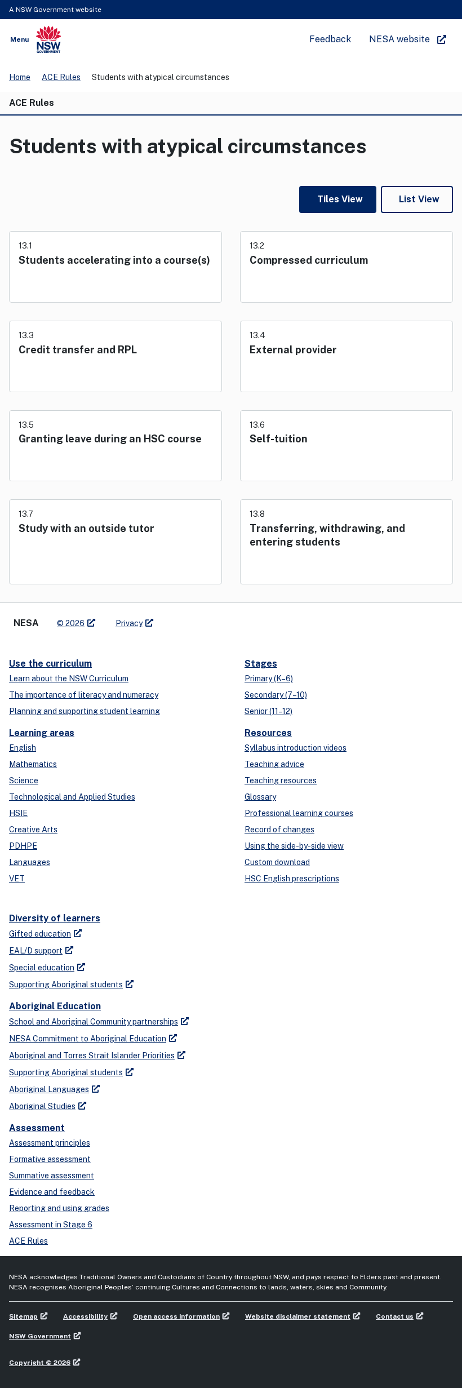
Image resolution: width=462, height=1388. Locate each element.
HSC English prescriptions (292, 878)
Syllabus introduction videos (295, 747)
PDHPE (23, 845)
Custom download (277, 862)
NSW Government (40, 1336)
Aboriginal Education (55, 1006)
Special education (41, 967)
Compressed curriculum (309, 260)
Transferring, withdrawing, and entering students (327, 535)
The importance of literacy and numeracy (83, 694)
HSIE (18, 813)
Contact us (395, 1316)
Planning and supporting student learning (84, 711)
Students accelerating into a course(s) (114, 260)
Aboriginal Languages (49, 1089)
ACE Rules (61, 77)
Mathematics (33, 764)
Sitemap (23, 1316)
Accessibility (85, 1316)
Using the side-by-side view (294, 845)
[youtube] (197, 619)
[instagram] (208, 619)
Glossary (260, 796)
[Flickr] (220, 619)
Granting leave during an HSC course (110, 439)
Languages (29, 862)
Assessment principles (49, 1142)
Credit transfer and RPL (78, 350)
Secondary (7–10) (276, 694)
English (22, 747)
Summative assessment (51, 1175)
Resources (268, 733)
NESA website (399, 39)
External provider (293, 350)
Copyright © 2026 (39, 1363)
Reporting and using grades (59, 1208)
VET (17, 878)
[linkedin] (186, 619)
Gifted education (40, 933)
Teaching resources (281, 780)
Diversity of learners (54, 918)
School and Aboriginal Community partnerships (93, 1021)
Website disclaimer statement (297, 1316)
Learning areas (41, 733)
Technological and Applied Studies (72, 796)
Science (23, 780)
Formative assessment (50, 1159)
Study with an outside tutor (86, 528)
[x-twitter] (175, 619)
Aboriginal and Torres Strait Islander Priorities (92, 1055)
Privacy (129, 623)
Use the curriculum (50, 663)
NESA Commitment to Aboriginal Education (87, 1038)
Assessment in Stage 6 (50, 1224)
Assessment (37, 1128)
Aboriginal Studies (42, 1106)
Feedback (330, 39)
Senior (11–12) (268, 711)
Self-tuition (279, 439)
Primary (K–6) (269, 678)
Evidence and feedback (52, 1191)
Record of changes (279, 829)
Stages (261, 663)
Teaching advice (274, 764)
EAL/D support (36, 950)
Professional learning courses (299, 813)
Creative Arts (33, 829)
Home (19, 77)
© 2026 (71, 623)
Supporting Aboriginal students (66, 984)
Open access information (176, 1316)
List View (419, 199)
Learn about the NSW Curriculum (68, 678)
